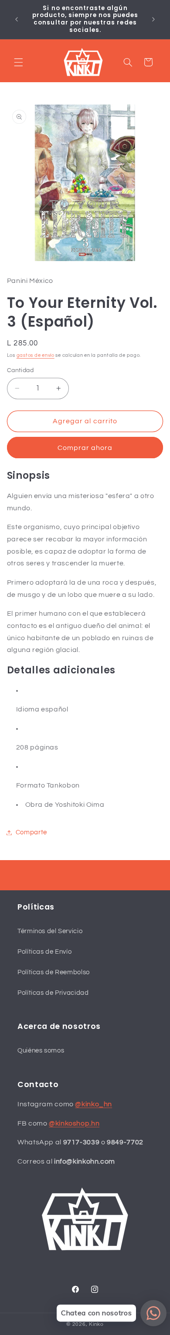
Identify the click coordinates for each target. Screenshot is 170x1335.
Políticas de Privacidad (53, 993)
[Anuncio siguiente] (153, 19)
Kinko (96, 1324)
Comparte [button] (31, 832)
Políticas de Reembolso (53, 972)
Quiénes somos (40, 1050)
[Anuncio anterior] (16, 19)
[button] (18, 62)
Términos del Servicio (49, 931)
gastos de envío (35, 355)
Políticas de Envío (44, 951)
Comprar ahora (85, 447)
